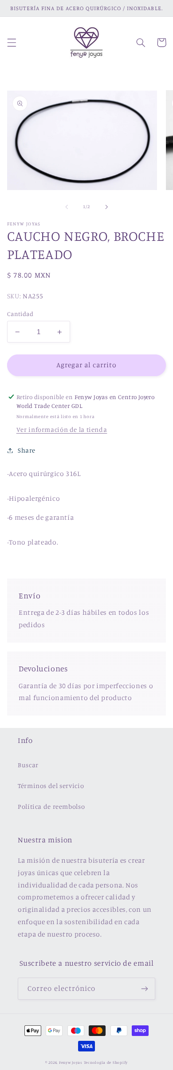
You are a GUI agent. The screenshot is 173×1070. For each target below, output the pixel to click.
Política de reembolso (51, 806)
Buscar (28, 765)
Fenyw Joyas (71, 1062)
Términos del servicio (51, 785)
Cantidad (20, 313)
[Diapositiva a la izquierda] (66, 207)
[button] (11, 42)
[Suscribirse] (144, 988)
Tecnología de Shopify (106, 1062)
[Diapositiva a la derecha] (106, 207)
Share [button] (26, 450)
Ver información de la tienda (61, 429)
